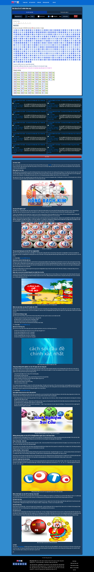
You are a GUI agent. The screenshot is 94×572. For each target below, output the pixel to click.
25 (38, 44)
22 (53, 42)
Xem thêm (47, 156)
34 (77, 47)
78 (55, 57)
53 (55, 53)
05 (53, 32)
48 (30, 53)
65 (53, 55)
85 (26, 59)
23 (75, 42)
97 (20, 61)
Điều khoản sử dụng (74, 565)
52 (44, 53)
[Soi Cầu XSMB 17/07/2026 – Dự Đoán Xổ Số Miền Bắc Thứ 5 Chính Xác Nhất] (18, 150)
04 (30, 32)
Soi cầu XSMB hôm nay (25, 258)
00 (14, 30)
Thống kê (39, 2)
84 (20, 59)
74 (30, 57)
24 (22, 44)
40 (53, 49)
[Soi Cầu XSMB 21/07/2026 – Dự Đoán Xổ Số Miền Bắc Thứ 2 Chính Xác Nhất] (53, 106)
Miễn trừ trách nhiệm (74, 567)
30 (34, 47)
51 (40, 53)
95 (16, 61)
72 (26, 57)
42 (75, 49)
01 (28, 30)
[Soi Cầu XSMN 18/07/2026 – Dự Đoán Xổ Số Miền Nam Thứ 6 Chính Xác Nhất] (53, 139)
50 (36, 53)
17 (26, 40)
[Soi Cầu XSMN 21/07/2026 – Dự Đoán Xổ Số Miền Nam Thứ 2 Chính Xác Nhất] (18, 117)
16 (59, 38)
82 (65, 57)
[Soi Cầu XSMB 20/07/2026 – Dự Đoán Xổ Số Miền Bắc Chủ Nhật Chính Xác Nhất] (53, 117)
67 (67, 55)
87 (46, 59)
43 (36, 51)
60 (77, 53)
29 (32, 47)
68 (75, 55)
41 (55, 49)
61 (14, 55)
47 (16, 53)
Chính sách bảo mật (74, 563)
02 (59, 30)
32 (57, 47)
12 (26, 36)
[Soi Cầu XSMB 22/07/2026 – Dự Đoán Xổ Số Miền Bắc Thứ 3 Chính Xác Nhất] (18, 106)
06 (67, 32)
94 (77, 59)
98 (26, 61)
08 (28, 34)
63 (44, 55)
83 (16, 59)
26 (53, 44)
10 (53, 34)
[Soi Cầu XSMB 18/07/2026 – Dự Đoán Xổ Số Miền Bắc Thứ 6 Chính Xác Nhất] (18, 139)
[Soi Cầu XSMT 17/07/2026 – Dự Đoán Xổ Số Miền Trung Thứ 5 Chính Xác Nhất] (53, 150)
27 (69, 44)
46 (71, 51)
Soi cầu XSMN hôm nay (25, 324)
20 (14, 42)
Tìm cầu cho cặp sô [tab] (64, 12)
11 (71, 34)
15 (40, 38)
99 (30, 61)
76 (40, 57)
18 (44, 40)
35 (14, 49)
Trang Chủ (25, 2)
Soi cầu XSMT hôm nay (25, 390)
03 (16, 32)
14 (79, 36)
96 (18, 61)
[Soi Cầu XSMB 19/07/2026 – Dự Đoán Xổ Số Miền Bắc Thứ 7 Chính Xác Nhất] (18, 128)
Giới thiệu (74, 561)
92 (65, 59)
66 (63, 55)
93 (73, 59)
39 (42, 49)
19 (69, 40)
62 (20, 55)
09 (46, 34)
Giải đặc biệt (42, 16)
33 (73, 47)
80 (57, 57)
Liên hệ (54, 2)
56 (67, 53)
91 (57, 59)
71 (18, 57)
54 (61, 53)
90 (53, 59)
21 (28, 42)
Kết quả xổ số (32, 2)
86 (32, 59)
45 (59, 51)
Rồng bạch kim (46, 2)
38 (34, 49)
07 (16, 34)
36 (20, 49)
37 (26, 49)
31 (42, 47)
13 (69, 36)
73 (28, 57)
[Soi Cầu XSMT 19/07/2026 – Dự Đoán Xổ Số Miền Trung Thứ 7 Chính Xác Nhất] (53, 128)
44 (46, 51)
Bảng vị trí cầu (15, 25)
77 (53, 57)
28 (22, 47)
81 (61, 57)
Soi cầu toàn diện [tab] (29, 12)
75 (34, 57)
